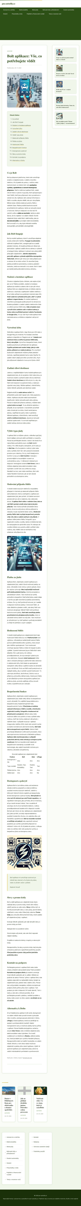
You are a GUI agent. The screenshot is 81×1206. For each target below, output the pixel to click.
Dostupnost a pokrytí (19, 151)
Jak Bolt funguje (17, 122)
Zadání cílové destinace (20, 132)
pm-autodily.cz (8, 3)
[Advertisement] (40, 28)
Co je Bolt (15, 119)
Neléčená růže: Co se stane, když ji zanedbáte (40, 1103)
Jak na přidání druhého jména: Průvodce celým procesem (24, 1105)
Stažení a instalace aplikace (21, 125)
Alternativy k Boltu (18, 160)
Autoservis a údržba (9, 10)
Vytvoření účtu (17, 128)
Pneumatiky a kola (17, 14)
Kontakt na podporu (19, 157)
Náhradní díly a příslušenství (51, 10)
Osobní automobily (68, 10)
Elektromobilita (23, 10)
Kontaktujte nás (27, 1058)
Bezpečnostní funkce (19, 147)
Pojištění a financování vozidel (35, 14)
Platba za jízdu (17, 141)
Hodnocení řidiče (18, 144)
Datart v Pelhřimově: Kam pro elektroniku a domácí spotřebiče (9, 1104)
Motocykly (35, 10)
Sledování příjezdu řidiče (20, 138)
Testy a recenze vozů (55, 14)
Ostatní (5, 14)
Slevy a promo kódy (19, 154)
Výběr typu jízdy (17, 135)
